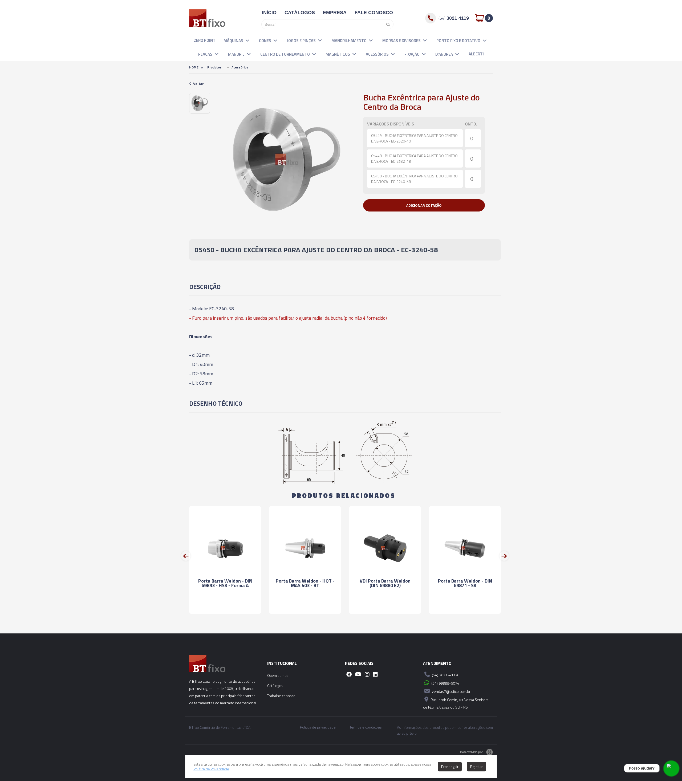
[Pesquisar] (386, 24)
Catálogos (275, 685)
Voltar (198, 83)
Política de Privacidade (211, 769)
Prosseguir (449, 766)
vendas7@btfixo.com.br (450, 691)
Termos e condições (366, 727)
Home (193, 67)
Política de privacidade (318, 727)
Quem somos (278, 675)
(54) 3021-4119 (444, 675)
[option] (199, 103)
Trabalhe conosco (281, 695)
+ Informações (225, 605)
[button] (247, 40)
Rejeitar (476, 766)
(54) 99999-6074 (445, 683)
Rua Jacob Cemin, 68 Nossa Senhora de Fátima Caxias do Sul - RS (456, 703)
